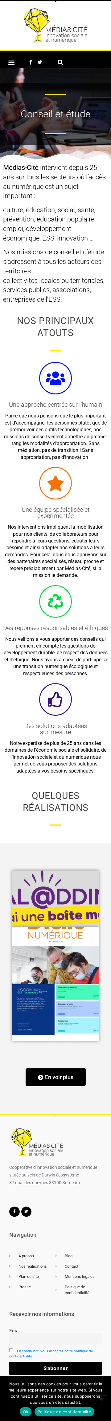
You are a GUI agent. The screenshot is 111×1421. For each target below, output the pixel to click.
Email (14, 1330)
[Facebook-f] (30, 62)
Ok (25, 1411)
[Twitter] (39, 62)
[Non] (101, 1398)
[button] (11, 62)
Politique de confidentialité (64, 1411)
